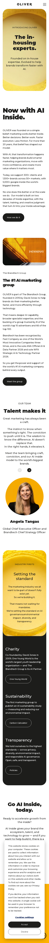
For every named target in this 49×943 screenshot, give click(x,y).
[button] (13, 217)
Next (29, 470)
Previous (20, 470)
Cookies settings (24, 917)
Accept (24, 924)
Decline (24, 932)
